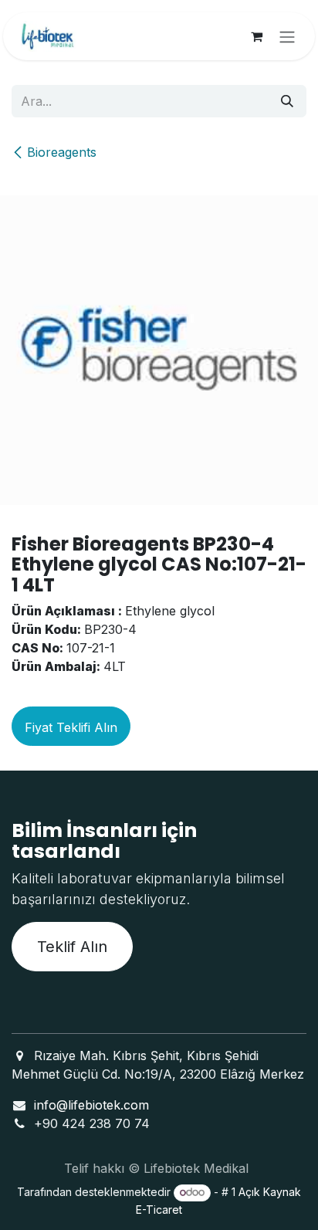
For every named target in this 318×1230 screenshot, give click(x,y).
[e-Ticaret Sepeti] (256, 36)
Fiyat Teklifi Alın (71, 727)
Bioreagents (61, 152)
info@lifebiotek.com (91, 1105)
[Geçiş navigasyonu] (287, 36)
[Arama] (287, 101)
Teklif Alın (72, 946)
